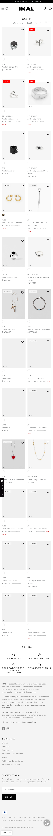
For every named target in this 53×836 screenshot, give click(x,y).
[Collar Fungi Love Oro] (39, 454)
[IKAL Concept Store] (26, 9)
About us (6, 746)
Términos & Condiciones (12, 754)
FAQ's (4, 757)
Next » (31, 647)
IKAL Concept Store (13, 827)
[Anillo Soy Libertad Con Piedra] (39, 145)
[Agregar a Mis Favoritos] (22, 29)
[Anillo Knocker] (14, 145)
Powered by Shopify (27, 827)
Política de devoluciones (12, 761)
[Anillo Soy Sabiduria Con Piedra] (39, 252)
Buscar (5, 743)
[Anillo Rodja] (14, 353)
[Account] (45, 8)
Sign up (8, 797)
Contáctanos (7, 750)
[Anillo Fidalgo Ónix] (14, 41)
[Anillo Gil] (14, 402)
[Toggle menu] (2, 8)
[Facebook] (3, 728)
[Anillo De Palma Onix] (14, 252)
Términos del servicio (11, 765)
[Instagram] (8, 728)
